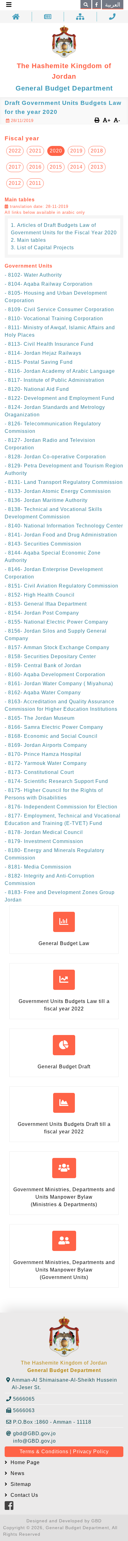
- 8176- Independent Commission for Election (61, 806)
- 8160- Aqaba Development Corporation (55, 674)
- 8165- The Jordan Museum (40, 718)
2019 (76, 150)
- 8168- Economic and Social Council (51, 736)
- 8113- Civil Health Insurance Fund (49, 344)
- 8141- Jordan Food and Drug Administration (61, 534)
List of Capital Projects (45, 247)
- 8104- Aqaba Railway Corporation (49, 284)
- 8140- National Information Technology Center (64, 525)
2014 (76, 167)
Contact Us (23, 1495)
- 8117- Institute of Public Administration (54, 380)
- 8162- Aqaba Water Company (43, 692)
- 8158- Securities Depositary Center (50, 656)
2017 (15, 167)
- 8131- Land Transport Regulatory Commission (64, 482)
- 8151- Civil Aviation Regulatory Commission (61, 585)
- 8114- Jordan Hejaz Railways (43, 353)
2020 (56, 150)
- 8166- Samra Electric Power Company (54, 727)
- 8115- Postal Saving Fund (39, 362)
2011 (35, 183)
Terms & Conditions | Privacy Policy (64, 1451)
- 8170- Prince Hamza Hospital (43, 754)
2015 (56, 167)
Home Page (24, 1462)
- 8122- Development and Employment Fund (59, 398)
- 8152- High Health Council (40, 594)
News (17, 1473)
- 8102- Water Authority (33, 275)
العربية (112, 5)
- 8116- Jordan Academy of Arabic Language (60, 371)
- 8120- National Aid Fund (37, 389)
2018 (97, 150)
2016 (35, 167)
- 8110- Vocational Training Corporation (54, 318)
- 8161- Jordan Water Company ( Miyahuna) (59, 683)
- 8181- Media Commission (38, 866)
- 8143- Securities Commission (43, 543)
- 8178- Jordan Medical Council (44, 832)
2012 (15, 183)
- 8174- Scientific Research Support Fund (56, 781)
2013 (97, 167)
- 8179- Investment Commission (44, 841)
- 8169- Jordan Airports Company (46, 745)
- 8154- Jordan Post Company (42, 613)
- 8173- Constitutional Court (39, 772)
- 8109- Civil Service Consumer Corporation (59, 309)
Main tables (31, 240)
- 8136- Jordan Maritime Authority (46, 500)
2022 (15, 150)
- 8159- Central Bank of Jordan (43, 665)
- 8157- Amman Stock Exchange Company (57, 647)
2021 (35, 150)
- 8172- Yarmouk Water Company (46, 763)
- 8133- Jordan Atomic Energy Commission (58, 491)
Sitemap (20, 1484)
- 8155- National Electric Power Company (56, 622)
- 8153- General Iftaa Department (46, 604)
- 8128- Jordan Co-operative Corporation (55, 456)
